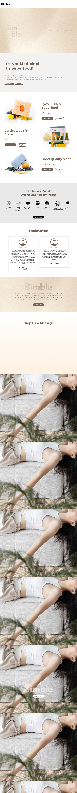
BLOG (66, 4)
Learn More (47, 118)
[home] (16, 4)
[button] (43, 4)
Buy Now (59, 118)
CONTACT (73, 4)
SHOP (50, 4)
